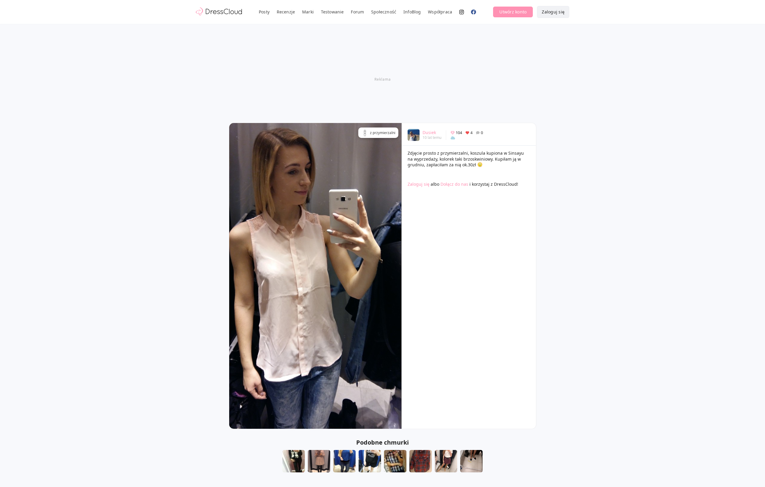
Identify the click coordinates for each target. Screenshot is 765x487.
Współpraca (440, 12)
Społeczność (383, 12)
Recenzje (286, 12)
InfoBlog (412, 12)
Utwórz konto (513, 12)
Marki (308, 12)
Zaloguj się (553, 12)
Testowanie (332, 12)
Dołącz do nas (454, 184)
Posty (264, 12)
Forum (357, 12)
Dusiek (429, 132)
